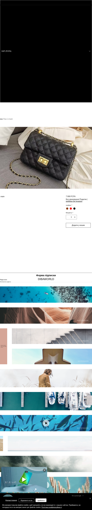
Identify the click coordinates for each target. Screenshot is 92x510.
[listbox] (46, 51)
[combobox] (78, 496)
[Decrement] (67, 217)
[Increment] (75, 217)
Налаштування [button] (11, 500)
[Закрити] (90, 498)
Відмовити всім (26, 500)
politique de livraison (74, 201)
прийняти (41, 500)
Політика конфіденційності (51, 507)
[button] (46, 51)
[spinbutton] (71, 217)
